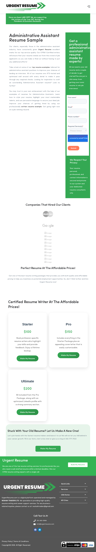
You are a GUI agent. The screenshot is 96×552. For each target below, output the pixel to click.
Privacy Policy (7, 541)
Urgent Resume (44, 50)
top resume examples (41, 67)
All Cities (64, 500)
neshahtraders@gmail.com (43, 506)
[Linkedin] (40, 530)
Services (64, 489)
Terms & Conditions (21, 541)
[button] (73, 484)
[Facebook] (35, 530)
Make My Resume (27, 358)
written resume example (31, 107)
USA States (65, 494)
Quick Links (65, 483)
